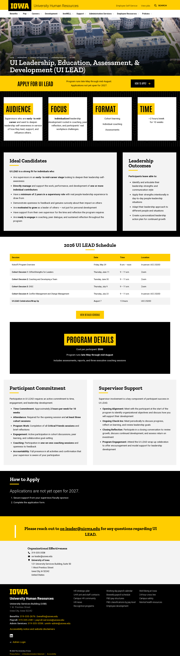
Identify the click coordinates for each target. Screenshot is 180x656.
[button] (160, 5)
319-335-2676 (27, 616)
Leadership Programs (58, 57)
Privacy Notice (15, 654)
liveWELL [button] (67, 14)
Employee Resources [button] (127, 14)
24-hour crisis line (147, 594)
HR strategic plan (82, 591)
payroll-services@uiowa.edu (50, 620)
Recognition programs (84, 606)
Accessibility (51, 654)
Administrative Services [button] (100, 14)
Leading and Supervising (39, 57)
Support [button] (80, 14)
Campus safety (146, 598)
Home (12, 57)
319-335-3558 (38, 552)
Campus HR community (85, 598)
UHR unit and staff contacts (87, 594)
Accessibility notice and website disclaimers (32, 629)
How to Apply (141, 83)
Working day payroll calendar (119, 591)
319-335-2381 (26, 620)
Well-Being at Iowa (148, 591)
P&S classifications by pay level (121, 602)
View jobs (145, 6)
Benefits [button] (14, 14)
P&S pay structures (115, 598)
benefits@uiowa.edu (47, 616)
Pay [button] (24, 14)
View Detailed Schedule (90, 314)
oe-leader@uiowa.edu (41, 556)
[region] (90, 279)
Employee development (117, 606)
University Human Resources (56, 6)
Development (22, 57)
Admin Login (19, 642)
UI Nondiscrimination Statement (33, 654)
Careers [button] (36, 14)
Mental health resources (150, 602)
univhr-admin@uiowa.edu (57, 623)
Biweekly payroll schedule (118, 594)
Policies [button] (146, 14)
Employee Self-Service (126, 6)
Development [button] (51, 14)
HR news (78, 602)
